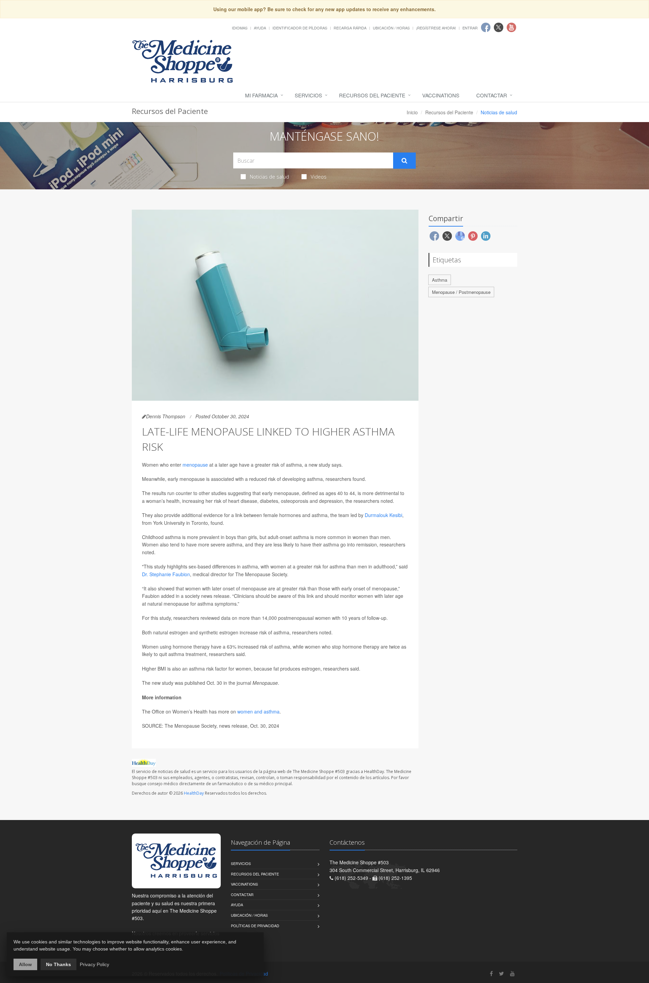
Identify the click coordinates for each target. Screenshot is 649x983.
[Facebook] (491, 973)
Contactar (491, 95)
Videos (319, 176)
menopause (195, 464)
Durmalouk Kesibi (383, 515)
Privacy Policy (94, 964)
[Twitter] (501, 973)
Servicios (308, 95)
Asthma (439, 280)
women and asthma (258, 711)
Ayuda (260, 27)
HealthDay (194, 793)
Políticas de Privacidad (255, 925)
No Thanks (58, 964)
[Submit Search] (404, 161)
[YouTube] (512, 973)
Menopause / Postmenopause (461, 292)
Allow (25, 964)
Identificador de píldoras (299, 27)
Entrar (470, 27)
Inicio (412, 112)
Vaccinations (440, 95)
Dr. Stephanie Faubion (166, 574)
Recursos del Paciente (372, 95)
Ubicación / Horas (391, 27)
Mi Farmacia (261, 95)
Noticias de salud (269, 176)
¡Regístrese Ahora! (436, 27)
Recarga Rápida (350, 27)
